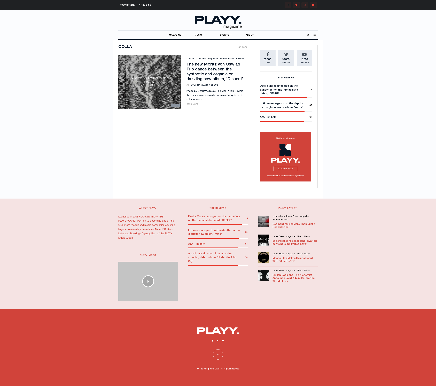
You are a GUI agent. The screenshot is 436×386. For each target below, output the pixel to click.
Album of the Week (198, 59)
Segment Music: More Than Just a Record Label (293, 225)
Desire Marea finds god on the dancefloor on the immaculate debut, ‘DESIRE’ (279, 90)
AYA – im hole (268, 117)
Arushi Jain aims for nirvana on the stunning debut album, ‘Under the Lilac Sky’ (212, 257)
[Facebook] (288, 5)
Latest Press (292, 216)
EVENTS (224, 35)
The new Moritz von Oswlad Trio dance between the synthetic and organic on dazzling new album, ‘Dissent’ (214, 72)
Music (300, 236)
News (307, 236)
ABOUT (250, 35)
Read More (192, 104)
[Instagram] (304, 5)
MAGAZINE (175, 35)
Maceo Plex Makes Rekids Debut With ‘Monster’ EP (292, 260)
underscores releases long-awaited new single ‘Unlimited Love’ (294, 242)
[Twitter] (296, 5)
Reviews (240, 59)
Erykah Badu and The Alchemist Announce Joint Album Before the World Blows (293, 278)
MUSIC (198, 35)
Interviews (280, 216)
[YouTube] (313, 5)
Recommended (227, 59)
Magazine (213, 59)
